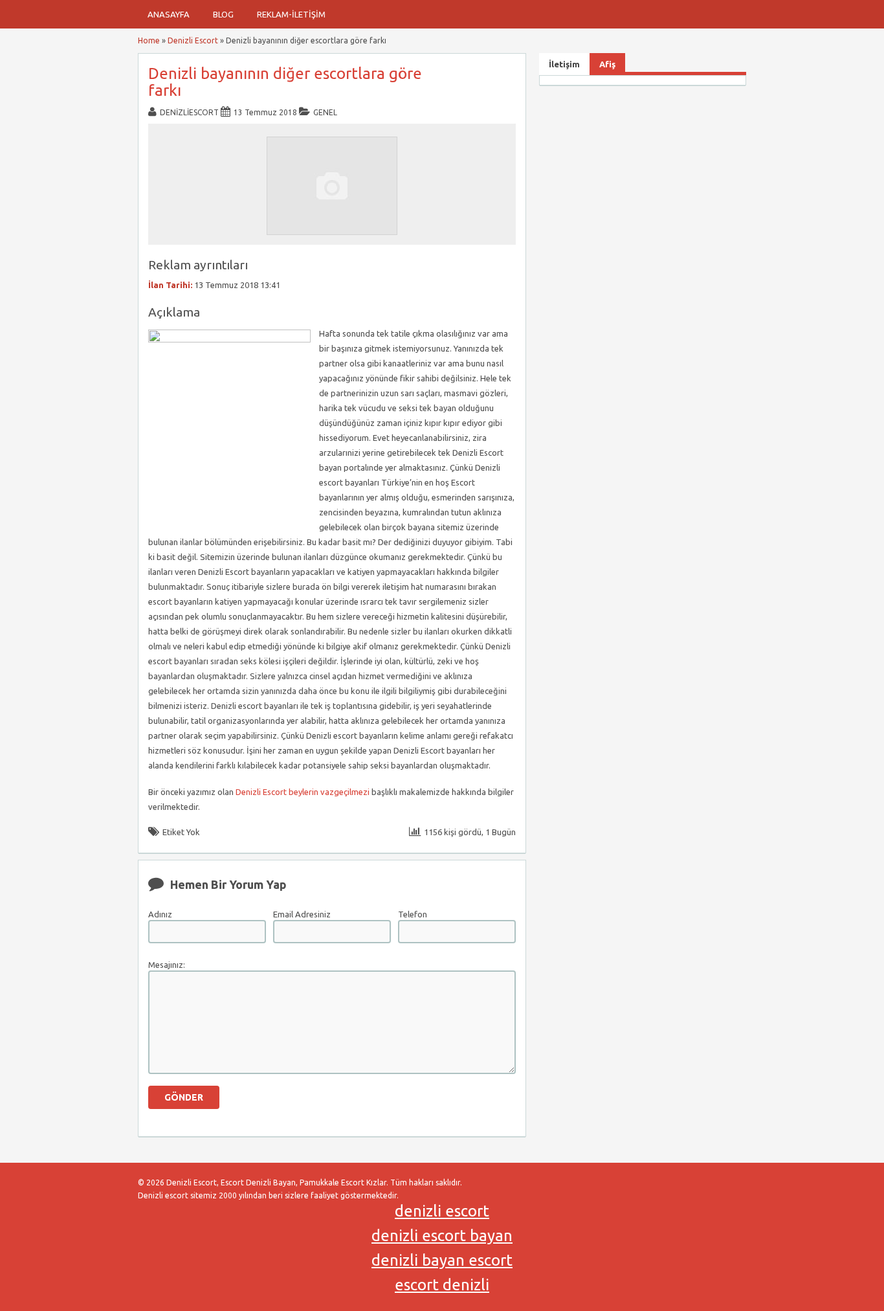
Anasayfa (169, 14)
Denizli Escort (193, 40)
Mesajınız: (166, 964)
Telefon (412, 914)
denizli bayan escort (442, 1260)
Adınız (160, 914)
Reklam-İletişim (291, 14)
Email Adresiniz (302, 914)
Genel (325, 112)
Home (149, 40)
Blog (223, 14)
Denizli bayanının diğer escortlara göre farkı (285, 82)
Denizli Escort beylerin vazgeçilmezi (303, 791)
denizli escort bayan (442, 1235)
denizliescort (189, 112)
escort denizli (442, 1285)
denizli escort (442, 1211)
